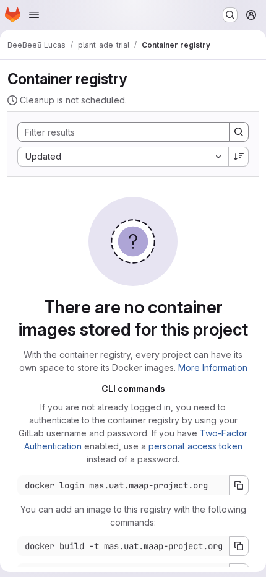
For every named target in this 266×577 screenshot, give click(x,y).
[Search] (239, 132)
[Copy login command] (239, 485)
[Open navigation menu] (34, 15)
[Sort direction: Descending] (239, 157)
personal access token (195, 446)
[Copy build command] (239, 546)
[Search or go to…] (230, 14)
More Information (212, 367)
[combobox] (122, 157)
